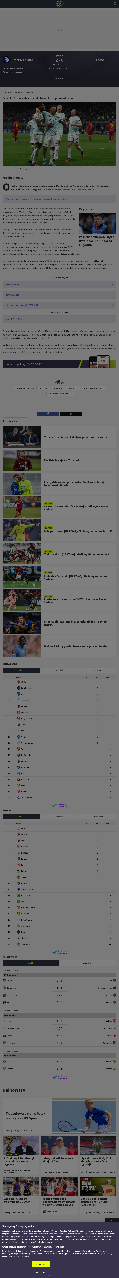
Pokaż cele (40, 1272)
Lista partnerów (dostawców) (15, 1256)
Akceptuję (40, 1264)
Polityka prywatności (46, 1242)
